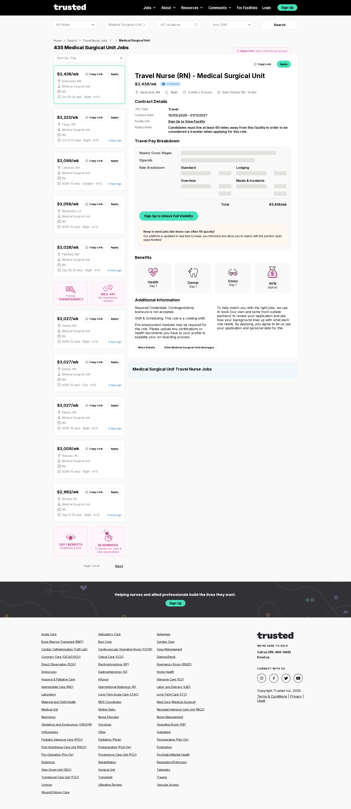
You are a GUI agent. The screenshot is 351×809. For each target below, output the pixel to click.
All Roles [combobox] (63, 25)
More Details (146, 347)
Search (280, 25)
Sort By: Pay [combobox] (66, 58)
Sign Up (287, 7)
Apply (114, 74)
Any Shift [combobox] (220, 25)
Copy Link (96, 74)
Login (266, 7)
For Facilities (247, 7)
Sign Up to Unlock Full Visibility (168, 216)
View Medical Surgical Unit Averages (189, 347)
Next (119, 566)
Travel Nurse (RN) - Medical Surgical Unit (200, 76)
